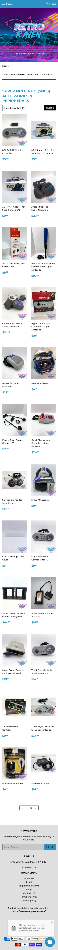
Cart (53, 4)
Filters (50, 108)
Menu (9, 4)
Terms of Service (29, 897)
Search (29, 882)
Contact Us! (29, 893)
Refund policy (29, 900)
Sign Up (50, 847)
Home (5, 66)
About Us (29, 878)
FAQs (29, 889)
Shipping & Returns (29, 885)
